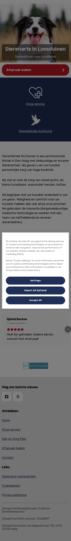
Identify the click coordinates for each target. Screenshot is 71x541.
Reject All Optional (35, 290)
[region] (35, 270)
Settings (35, 280)
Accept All (35, 300)
